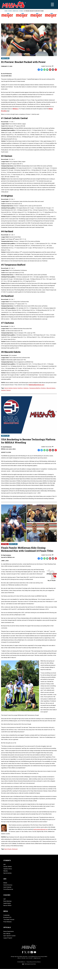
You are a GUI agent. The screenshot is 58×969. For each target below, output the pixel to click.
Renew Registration (8, 931)
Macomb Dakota (51, 388)
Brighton (43, 388)
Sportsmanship (7, 873)
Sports (10, 10)
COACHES (6, 895)
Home (6, 10)
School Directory (7, 885)
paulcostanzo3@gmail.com (41, 829)
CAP (4, 899)
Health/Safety (7, 903)
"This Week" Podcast (8, 919)
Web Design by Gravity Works (30, 964)
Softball (5, 544)
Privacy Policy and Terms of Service (34, 961)
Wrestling (15, 10)
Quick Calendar (7, 887)
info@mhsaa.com (37, 958)
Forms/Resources (8, 889)
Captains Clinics (7, 868)
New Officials (6, 933)
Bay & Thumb (8, 849)
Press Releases (7, 921)
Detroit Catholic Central (10, 388)
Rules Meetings (7, 901)
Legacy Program (7, 938)
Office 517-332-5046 (21, 958)
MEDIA (5, 911)
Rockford (20, 388)
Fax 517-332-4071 (29, 958)
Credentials (6, 915)
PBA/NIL (5, 871)
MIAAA (5, 883)
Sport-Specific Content (9, 935)
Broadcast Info (7, 917)
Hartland (3, 390)
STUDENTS (7, 860)
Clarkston (26, 388)
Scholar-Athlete (7, 866)
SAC (4, 864)
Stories (21, 10)
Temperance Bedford (35, 388)
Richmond (14, 849)
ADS (4, 879)
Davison (8, 390)
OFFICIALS (7, 927)
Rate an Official (7, 905)
